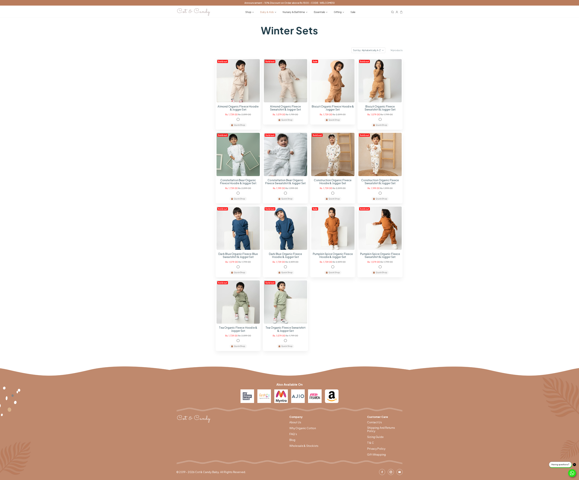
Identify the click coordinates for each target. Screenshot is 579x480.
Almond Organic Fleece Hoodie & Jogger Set (238, 108)
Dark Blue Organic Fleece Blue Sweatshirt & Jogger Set (238, 255)
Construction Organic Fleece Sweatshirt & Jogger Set (380, 182)
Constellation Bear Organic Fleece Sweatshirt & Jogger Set (285, 182)
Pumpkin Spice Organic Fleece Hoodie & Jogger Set (333, 255)
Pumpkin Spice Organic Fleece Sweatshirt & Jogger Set (380, 255)
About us (295, 422)
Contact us (374, 422)
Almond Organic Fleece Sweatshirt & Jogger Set (285, 108)
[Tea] (238, 340)
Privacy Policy (376, 448)
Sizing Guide (375, 437)
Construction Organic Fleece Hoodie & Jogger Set (332, 182)
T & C (370, 442)
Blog (292, 440)
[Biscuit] (380, 119)
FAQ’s (293, 434)
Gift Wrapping (376, 454)
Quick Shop (239, 125)
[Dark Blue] (238, 266)
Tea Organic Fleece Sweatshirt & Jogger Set (285, 329)
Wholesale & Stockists (303, 445)
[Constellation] (238, 193)
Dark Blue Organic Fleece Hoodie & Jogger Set (285, 255)
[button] (250, 12)
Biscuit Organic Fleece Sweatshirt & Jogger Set (380, 108)
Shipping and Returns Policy (381, 429)
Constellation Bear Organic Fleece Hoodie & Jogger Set (238, 182)
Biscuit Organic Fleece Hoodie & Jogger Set (333, 108)
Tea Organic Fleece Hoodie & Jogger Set (238, 329)
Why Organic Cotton (302, 428)
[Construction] (332, 193)
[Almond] (238, 119)
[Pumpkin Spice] (332, 266)
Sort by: (357, 50)
